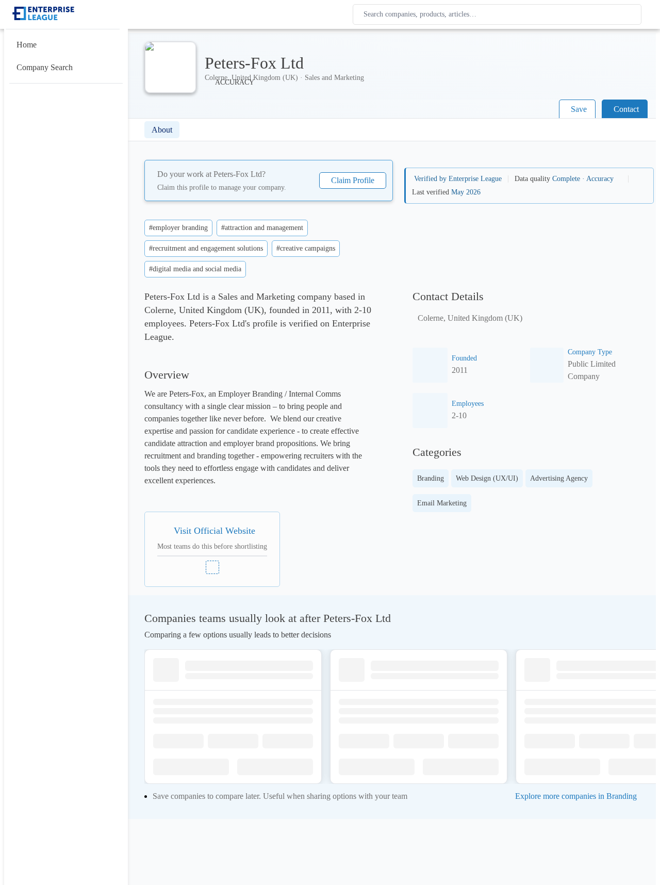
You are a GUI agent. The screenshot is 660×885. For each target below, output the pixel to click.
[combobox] (499, 14)
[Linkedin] (212, 567)
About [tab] (162, 129)
